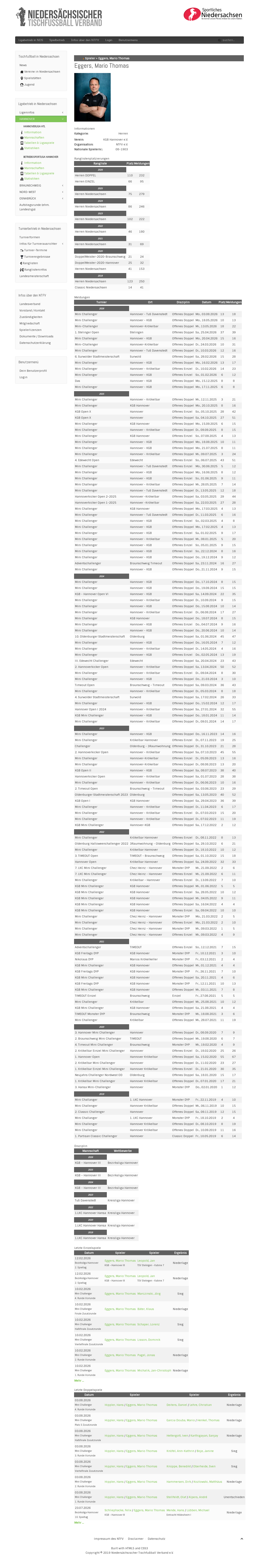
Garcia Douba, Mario (181, 1420)
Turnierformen (29, 237)
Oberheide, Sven (204, 1466)
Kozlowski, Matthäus (207, 1482)
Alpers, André (198, 1497)
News (23, 65)
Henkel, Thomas (208, 1420)
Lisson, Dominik (148, 1340)
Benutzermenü (128, 40)
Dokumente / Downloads (36, 336)
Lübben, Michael (198, 1510)
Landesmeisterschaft (34, 276)
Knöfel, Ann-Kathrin (180, 1451)
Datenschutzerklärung (35, 343)
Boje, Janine (205, 1451)
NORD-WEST (27, 192)
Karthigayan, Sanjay (204, 1435)
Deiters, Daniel (177, 1405)
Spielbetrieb (57, 40)
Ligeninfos (26, 112)
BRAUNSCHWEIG (30, 185)
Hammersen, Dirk (179, 1482)
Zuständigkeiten (30, 317)
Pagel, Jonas (146, 1355)
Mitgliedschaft (29, 323)
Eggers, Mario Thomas (120, 1260)
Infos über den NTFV (85, 40)
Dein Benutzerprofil (33, 371)
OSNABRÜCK (27, 198)
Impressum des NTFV (109, 1539)
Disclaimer (135, 1539)
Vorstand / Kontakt (32, 310)
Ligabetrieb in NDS (30, 40)
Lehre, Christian (201, 1405)
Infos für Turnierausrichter (38, 244)
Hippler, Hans (114, 1405)
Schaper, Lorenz (148, 1324)
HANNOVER (27, 119)
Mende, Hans (175, 1510)
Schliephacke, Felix (118, 1510)
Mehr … (79, 1380)
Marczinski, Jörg (149, 1293)
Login (108, 40)
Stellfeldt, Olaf (176, 1497)
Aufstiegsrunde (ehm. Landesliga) (34, 207)
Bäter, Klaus (145, 1309)
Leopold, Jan (146, 1260)
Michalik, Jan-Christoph (154, 1370)
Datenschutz (156, 1539)
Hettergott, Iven (177, 1435)
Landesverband (29, 304)
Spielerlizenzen (30, 330)
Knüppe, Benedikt (179, 1466)
